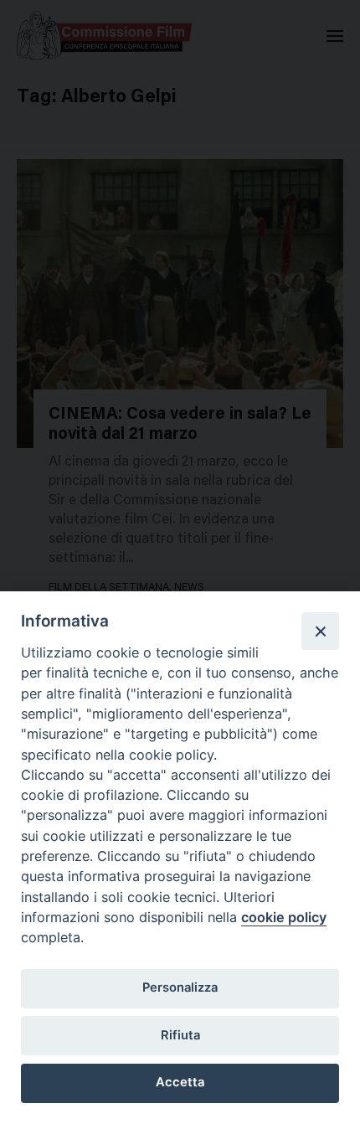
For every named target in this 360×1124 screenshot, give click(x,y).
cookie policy (284, 917)
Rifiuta (180, 1035)
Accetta (180, 1082)
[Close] (319, 630)
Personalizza (180, 987)
